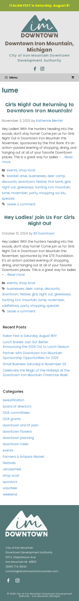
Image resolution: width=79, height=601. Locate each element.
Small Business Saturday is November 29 (34, 364)
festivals (9, 463)
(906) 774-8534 (16, 566)
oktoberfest (12, 469)
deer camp (56, 176)
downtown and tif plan (20, 425)
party (33, 193)
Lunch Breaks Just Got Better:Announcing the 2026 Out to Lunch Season (36, 344)
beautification (13, 400)
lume (6, 193)
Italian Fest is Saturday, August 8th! (30, 336)
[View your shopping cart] (73, 77)
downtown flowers (17, 431)
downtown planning (18, 438)
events (12, 170)
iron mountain (59, 187)
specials (8, 198)
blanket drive (17, 176)
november (19, 193)
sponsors (10, 482)
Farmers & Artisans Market (23, 456)
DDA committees (16, 412)
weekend (10, 494)
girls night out (42, 294)
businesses (37, 176)
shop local (27, 170)
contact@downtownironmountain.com (32, 571)
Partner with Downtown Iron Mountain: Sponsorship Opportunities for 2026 (32, 355)
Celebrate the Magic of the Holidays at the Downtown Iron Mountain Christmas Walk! (36, 372)
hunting (41, 187)
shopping (46, 193)
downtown (26, 181)
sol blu (60, 193)
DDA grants (12, 419)
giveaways (25, 187)
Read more (16, 274)
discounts (9, 181)
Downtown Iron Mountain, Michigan (39, 46)
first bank (55, 181)
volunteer (10, 488)
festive (41, 181)
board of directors (17, 406)
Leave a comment (21, 204)
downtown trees (15, 444)
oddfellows (10, 305)
